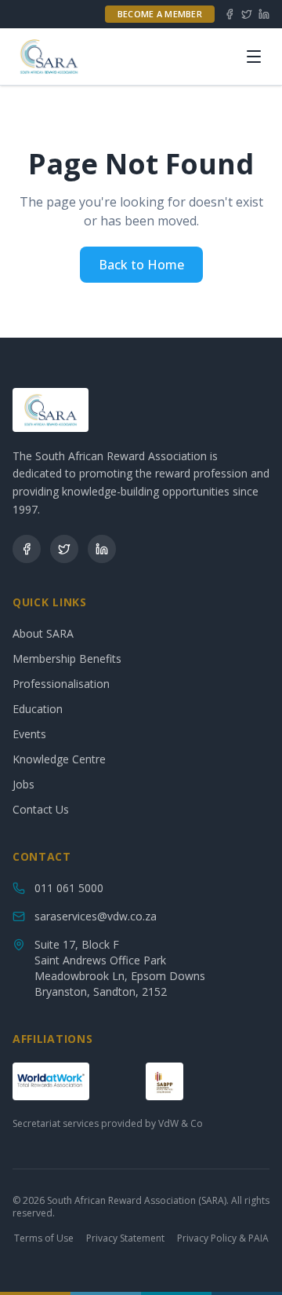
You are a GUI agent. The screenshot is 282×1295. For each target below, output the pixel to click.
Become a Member (160, 14)
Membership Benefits (67, 658)
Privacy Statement (125, 1238)
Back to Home (141, 264)
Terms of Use (44, 1238)
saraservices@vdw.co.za (95, 916)
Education (38, 708)
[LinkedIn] (263, 14)
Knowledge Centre (59, 759)
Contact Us (41, 809)
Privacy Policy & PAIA (223, 1238)
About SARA (43, 633)
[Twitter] (246, 14)
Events (29, 733)
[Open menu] (253, 56)
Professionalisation (61, 683)
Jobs (23, 784)
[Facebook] (229, 14)
